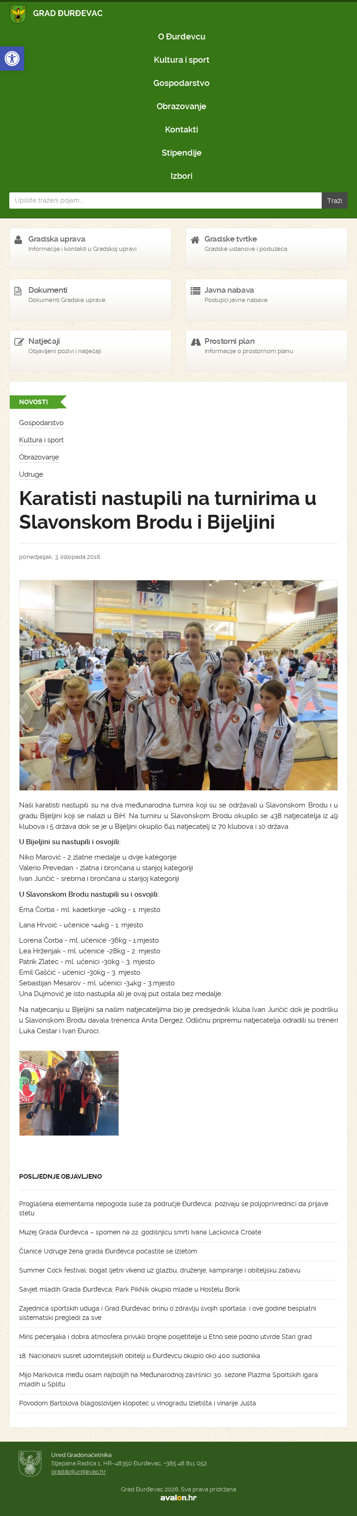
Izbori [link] (181, 176)
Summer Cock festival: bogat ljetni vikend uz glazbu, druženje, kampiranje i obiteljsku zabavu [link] (159, 1270)
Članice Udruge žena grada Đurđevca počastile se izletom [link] (108, 1251)
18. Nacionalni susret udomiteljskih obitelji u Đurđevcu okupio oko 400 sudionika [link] (139, 1355)
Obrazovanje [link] (181, 106)
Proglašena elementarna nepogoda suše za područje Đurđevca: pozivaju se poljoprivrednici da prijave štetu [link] (173, 1208)
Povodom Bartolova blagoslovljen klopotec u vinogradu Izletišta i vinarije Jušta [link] (137, 1403)
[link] (12, 58)
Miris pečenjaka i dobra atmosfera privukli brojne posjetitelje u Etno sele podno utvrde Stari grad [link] (165, 1336)
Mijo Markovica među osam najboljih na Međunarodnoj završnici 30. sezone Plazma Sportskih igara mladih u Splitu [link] (168, 1379)
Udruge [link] (31, 474)
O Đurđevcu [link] (181, 36)
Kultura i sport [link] (182, 60)
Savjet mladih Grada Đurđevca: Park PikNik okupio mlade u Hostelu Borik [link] (129, 1289)
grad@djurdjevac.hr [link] (78, 1471)
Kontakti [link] (181, 129)
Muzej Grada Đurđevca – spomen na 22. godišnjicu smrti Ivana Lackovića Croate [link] (140, 1232)
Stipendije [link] (182, 153)
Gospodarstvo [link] (181, 83)
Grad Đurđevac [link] (56, 14)
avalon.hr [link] (178, 1498)
